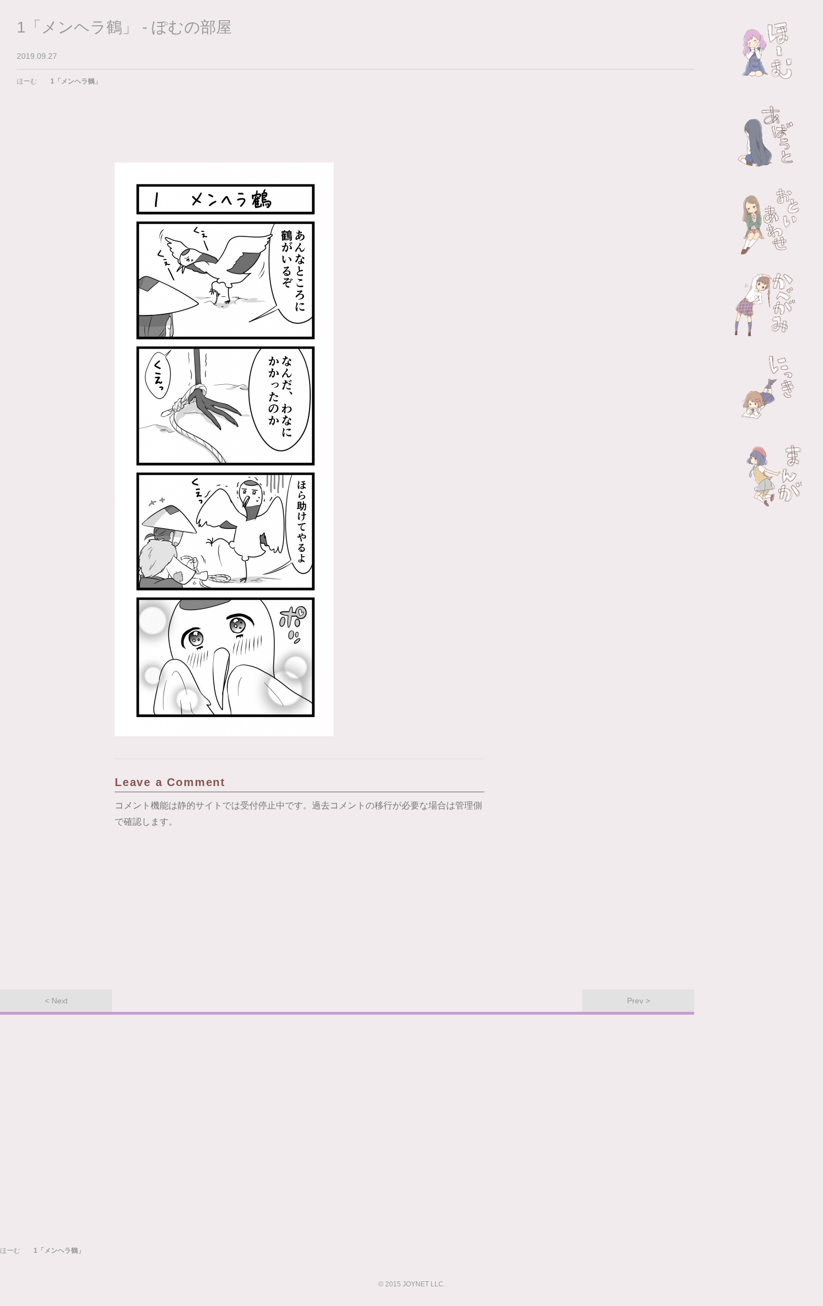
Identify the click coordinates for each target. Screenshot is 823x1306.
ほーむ (768, 52)
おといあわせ (768, 220)
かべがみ (768, 304)
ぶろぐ (768, 388)
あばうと (768, 136)
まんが (768, 472)
